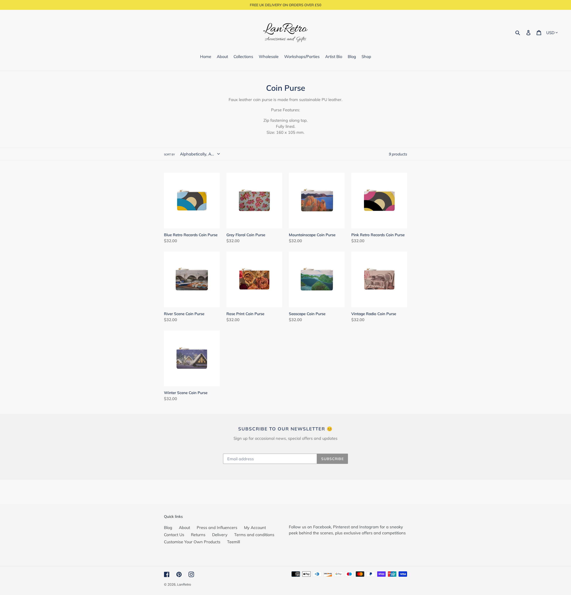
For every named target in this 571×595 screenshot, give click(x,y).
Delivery (220, 534)
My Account (255, 527)
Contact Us (174, 534)
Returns (198, 534)
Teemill (233, 541)
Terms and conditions (254, 534)
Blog (168, 527)
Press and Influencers (217, 527)
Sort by (169, 154)
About (184, 527)
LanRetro (184, 584)
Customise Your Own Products (192, 541)
